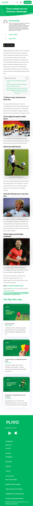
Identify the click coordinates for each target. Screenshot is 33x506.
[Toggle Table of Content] (26, 78)
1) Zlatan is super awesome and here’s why (16, 81)
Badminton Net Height (13, 484)
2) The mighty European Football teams (17, 84)
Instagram (9, 457)
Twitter (8, 471)
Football (15, 34)
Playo (17, 21)
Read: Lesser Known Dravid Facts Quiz (21, 92)
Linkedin (8, 466)
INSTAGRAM (7, 291)
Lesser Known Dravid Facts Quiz (15, 286)
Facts (10, 34)
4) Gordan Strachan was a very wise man (17, 88)
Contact (8, 448)
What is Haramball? (9, 324)
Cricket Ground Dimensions (14, 498)
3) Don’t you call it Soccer (13, 86)
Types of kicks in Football (14, 489)
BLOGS (13, 288)
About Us (9, 445)
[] (22, 437)
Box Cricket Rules (11, 479)
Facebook (9, 461)
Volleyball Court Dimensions (15, 494)
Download (27, 2)
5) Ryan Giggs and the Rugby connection (17, 90)
